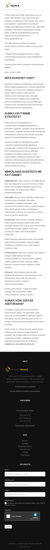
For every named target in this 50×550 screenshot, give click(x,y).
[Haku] (43, 1)
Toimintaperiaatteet (25, 446)
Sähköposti (10, 480)
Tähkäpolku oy (13, 544)
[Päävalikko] (43, 8)
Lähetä (8, 527)
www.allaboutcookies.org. (25, 344)
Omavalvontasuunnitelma (25, 387)
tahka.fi (7, 67)
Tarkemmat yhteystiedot (25, 426)
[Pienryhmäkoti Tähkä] (12, 5)
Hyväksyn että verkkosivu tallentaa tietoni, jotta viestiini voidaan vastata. (25, 504)
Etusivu (25, 441)
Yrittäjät (25, 452)
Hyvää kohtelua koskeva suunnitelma (25, 391)
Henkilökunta (25, 449)
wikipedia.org (10, 344)
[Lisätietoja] (43, 4)
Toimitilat (25, 444)
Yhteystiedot (25, 455)
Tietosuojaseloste (25, 547)
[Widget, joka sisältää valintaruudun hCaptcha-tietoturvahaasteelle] (22, 516)
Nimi (7, 470)
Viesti (7, 490)
